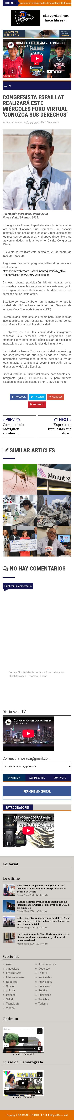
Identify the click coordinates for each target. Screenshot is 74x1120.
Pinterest (38, 404)
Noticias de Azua (37, 1115)
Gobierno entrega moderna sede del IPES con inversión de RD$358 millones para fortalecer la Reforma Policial (43, 921)
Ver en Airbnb (17, 672)
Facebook (20, 397)
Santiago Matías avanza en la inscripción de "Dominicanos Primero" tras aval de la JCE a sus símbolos (43, 904)
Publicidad (44, 995)
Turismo (43, 1003)
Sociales (43, 999)
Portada (10, 995)
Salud (9, 999)
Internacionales (15, 977)
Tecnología (12, 1003)
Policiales (44, 986)
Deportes (44, 968)
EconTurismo (14, 973)
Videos (10, 1008)
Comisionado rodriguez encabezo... (13, 428)
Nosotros (11, 981)
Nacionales (45, 977)
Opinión (10, 986)
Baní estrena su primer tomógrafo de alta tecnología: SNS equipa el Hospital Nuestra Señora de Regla (41, 888)
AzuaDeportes (47, 964)
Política (42, 990)
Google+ (57, 397)
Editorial (43, 973)
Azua (9, 964)
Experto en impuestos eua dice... (59, 428)
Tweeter (39, 397)
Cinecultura (12, 968)
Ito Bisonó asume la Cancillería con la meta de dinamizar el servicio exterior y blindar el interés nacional (43, 937)
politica (10, 990)
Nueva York (45, 981)
